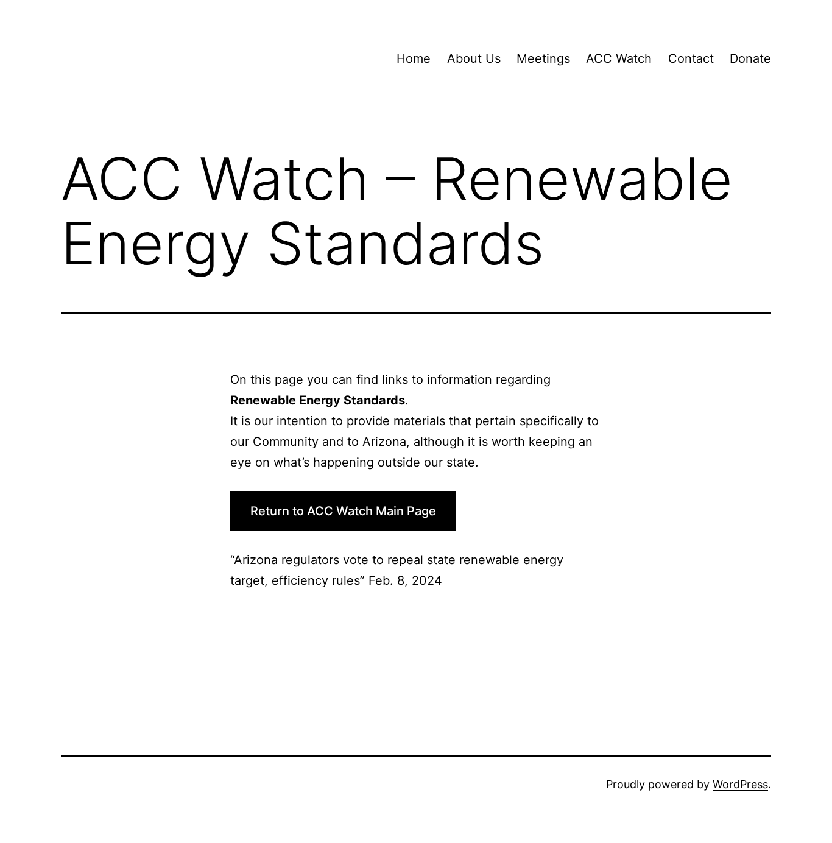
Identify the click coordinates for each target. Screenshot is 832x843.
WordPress (740, 784)
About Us (474, 58)
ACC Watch (619, 58)
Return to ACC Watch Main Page (343, 511)
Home (414, 58)
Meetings (543, 58)
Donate (750, 58)
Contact (691, 58)
